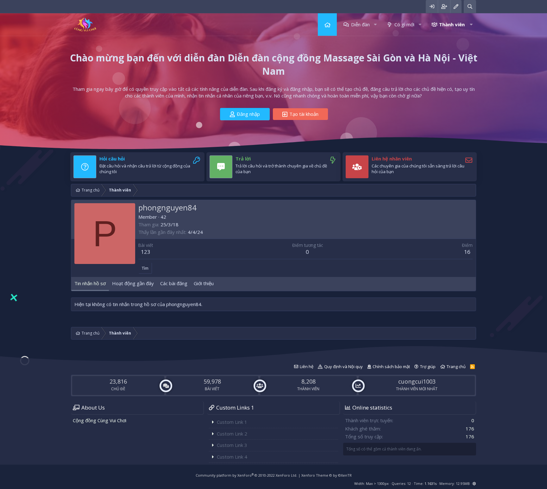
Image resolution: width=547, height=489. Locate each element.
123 (145, 251)
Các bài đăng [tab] (173, 283)
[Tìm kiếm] (470, 6)
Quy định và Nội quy (343, 366)
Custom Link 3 (232, 445)
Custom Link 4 (232, 457)
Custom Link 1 (232, 422)
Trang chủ (327, 24)
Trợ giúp (428, 366)
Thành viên (452, 24)
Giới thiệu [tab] (204, 283)
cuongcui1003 (417, 381)
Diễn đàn (360, 24)
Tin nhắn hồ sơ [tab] (90, 283)
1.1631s (430, 483)
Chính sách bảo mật (391, 366)
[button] (375, 24)
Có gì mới (404, 24)
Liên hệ (306, 366)
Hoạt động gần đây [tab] (133, 283)
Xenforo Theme (326, 475)
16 (467, 251)
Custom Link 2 (232, 433)
